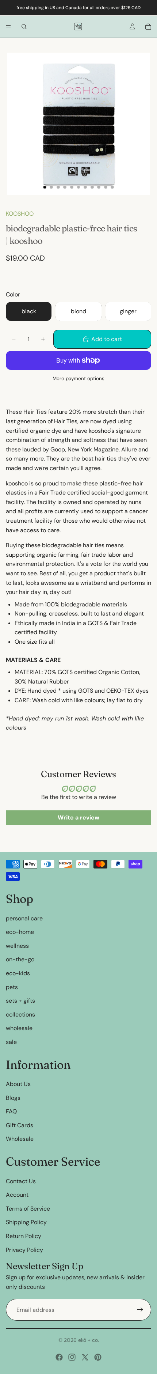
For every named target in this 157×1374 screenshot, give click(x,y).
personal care (24, 918)
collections (20, 1014)
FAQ (11, 1111)
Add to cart (106, 339)
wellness (17, 945)
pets (12, 987)
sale (11, 1042)
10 (105, 187)
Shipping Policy (26, 1222)
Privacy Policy (24, 1249)
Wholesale (20, 1139)
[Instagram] (72, 1357)
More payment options (78, 378)
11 (112, 187)
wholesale (19, 1028)
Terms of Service (28, 1208)
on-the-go (20, 959)
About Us (18, 1084)
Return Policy (23, 1236)
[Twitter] (85, 1357)
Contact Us (21, 1181)
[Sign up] (140, 1309)
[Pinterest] (97, 1357)
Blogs (13, 1097)
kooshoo (20, 213)
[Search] (24, 27)
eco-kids (18, 973)
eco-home (20, 932)
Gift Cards (19, 1125)
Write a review (78, 817)
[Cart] (148, 27)
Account (17, 1195)
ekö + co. (88, 1340)
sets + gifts (20, 1000)
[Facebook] (59, 1357)
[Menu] (8, 26)
